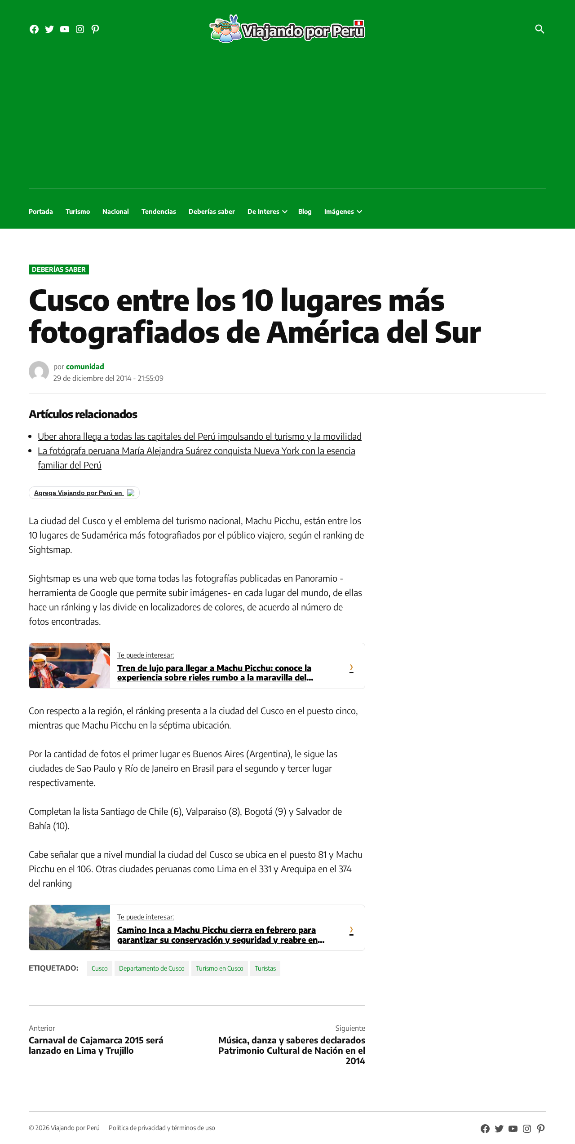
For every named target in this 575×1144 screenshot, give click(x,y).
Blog (305, 211)
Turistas (265, 968)
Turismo (78, 211)
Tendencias (159, 211)
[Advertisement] (287, 121)
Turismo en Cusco (219, 968)
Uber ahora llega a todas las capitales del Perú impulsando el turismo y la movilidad (200, 436)
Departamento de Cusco (152, 968)
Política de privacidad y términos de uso (162, 1127)
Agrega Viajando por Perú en (79, 492)
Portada (41, 211)
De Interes (263, 211)
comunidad (85, 366)
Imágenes (339, 211)
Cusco (100, 968)
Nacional (115, 211)
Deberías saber (212, 211)
